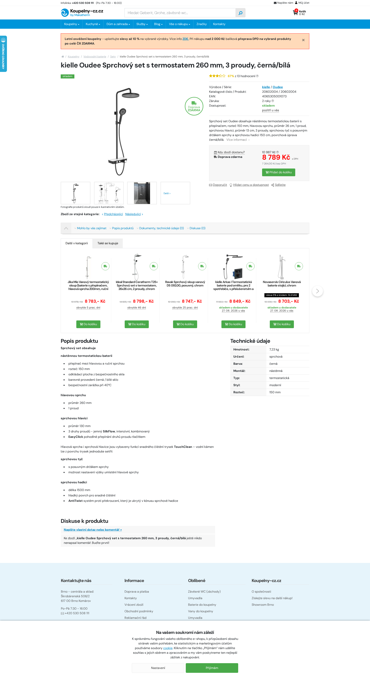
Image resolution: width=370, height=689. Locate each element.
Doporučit (220, 185)
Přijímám (212, 668)
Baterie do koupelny (202, 605)
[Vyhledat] (240, 12)
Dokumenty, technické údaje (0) (161, 228)
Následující (133, 214)
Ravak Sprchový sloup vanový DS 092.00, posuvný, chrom (185, 283)
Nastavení (158, 668)
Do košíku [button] (90, 324)
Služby (140, 24)
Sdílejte (280, 185)
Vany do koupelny (200, 611)
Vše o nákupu (178, 24)
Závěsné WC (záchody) (204, 592)
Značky (202, 24)
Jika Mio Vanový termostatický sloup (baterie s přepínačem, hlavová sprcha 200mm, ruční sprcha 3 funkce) (88, 287)
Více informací (237, 140)
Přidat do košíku (280, 172)
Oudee (278, 87)
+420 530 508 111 (77, 613)
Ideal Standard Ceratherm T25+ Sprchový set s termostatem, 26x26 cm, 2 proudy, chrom (137, 285)
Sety (113, 56)
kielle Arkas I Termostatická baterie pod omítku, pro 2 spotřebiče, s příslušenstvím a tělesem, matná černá (233, 287)
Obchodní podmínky (138, 611)
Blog (157, 24)
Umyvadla (195, 598)
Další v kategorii (77, 243)
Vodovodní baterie (94, 56)
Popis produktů (123, 228)
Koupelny (73, 56)
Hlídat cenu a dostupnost (251, 185)
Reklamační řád (135, 618)
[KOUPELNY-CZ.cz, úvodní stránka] (82, 12)
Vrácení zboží (133, 605)
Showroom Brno (263, 605)
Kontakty (219, 24)
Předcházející (113, 214)
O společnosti (261, 592)
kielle (266, 87)
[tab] (77, 243)
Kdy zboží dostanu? (231, 152)
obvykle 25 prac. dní (185, 307)
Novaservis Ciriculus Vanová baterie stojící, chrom (282, 283)
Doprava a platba (136, 592)
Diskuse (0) (197, 228)
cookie (167, 648)
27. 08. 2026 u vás (233, 310)
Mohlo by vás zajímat (91, 228)
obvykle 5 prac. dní (88, 307)
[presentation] (52, 291)
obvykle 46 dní (136, 307)
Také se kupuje (108, 243)
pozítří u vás (270, 110)
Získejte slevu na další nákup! (272, 598)
